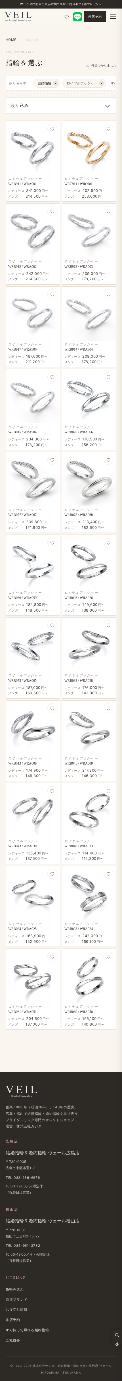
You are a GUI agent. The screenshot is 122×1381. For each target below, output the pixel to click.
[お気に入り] (66, 17)
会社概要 (13, 1340)
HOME (11, 40)
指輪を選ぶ (15, 1289)
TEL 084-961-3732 (23, 1245)
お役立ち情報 (16, 1309)
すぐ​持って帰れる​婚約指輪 (27, 1330)
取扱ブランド (16, 1299)
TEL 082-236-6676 (23, 1177)
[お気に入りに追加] (52, 128)
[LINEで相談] (77, 17)
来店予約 (95, 16)
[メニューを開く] (112, 17)
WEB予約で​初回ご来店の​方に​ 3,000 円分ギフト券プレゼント (61, 4)
